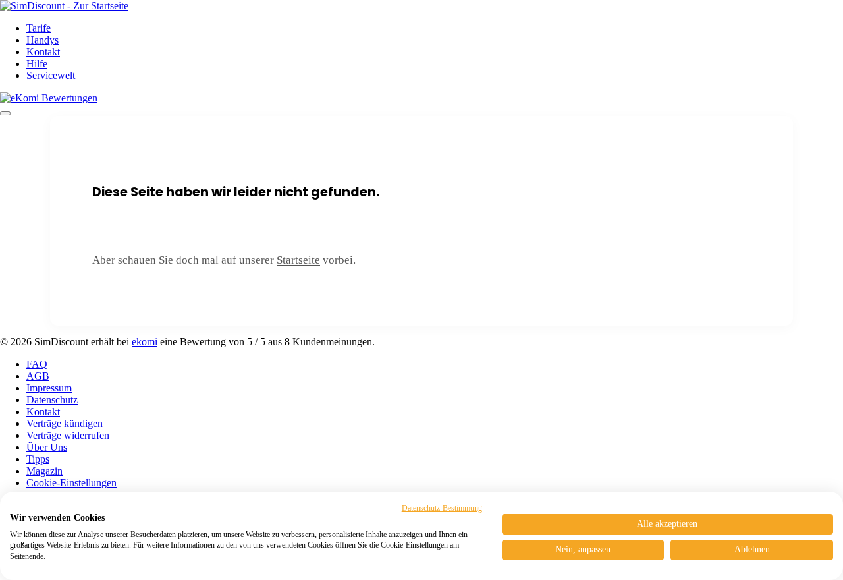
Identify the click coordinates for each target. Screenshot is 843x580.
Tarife (38, 28)
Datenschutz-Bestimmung (442, 508)
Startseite (298, 260)
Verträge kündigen (64, 423)
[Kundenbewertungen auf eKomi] (48, 97)
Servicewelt (50, 75)
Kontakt (43, 51)
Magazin (44, 471)
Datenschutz (52, 399)
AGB (37, 376)
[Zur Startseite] (64, 5)
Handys (42, 39)
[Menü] (5, 113)
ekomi (144, 341)
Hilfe (36, 63)
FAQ (36, 364)
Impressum (49, 387)
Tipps (37, 459)
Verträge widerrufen (67, 435)
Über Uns (46, 447)
